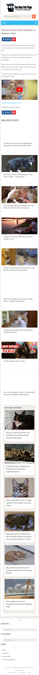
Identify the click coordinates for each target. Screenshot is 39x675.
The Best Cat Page (11, 667)
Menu (4, 23)
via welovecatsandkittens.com (12, 103)
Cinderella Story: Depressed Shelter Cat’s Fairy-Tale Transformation (17, 469)
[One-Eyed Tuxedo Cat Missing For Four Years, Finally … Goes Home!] (19, 163)
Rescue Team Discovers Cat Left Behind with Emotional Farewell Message (18, 435)
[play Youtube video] (19, 90)
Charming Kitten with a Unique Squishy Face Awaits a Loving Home (19, 503)
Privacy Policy (6, 656)
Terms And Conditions (8, 659)
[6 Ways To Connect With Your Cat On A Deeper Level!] (19, 225)
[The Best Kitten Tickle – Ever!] (19, 350)
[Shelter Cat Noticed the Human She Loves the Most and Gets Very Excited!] (19, 256)
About (4, 650)
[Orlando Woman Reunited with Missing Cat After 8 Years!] (19, 319)
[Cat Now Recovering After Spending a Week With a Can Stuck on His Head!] (19, 132)
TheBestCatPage (20, 670)
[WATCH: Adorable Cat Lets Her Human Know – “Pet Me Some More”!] (19, 287)
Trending (22, 672)
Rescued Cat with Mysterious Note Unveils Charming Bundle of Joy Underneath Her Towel (19, 536)
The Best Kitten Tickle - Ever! (14, 361)
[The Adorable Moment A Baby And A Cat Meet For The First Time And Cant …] (19, 194)
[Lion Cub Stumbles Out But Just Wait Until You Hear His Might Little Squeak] (19, 381)
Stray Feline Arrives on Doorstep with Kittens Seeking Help (19, 604)
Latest (29, 672)
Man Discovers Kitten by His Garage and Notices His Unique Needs (19, 570)
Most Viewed (13, 672)
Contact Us (5, 653)
